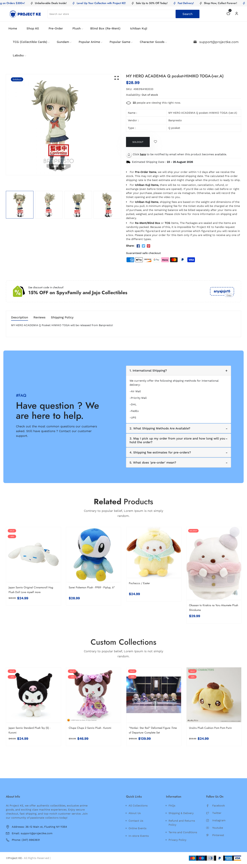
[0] (228, 14)
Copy (229, 295)
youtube (217, 827)
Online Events (137, 828)
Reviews (39, 317)
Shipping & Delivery (181, 813)
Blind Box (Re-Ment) (105, 28)
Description (19, 317)
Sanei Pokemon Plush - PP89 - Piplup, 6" (92, 587)
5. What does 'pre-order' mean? (153, 462)
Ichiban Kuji (138, 28)
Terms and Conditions (183, 832)
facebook (218, 805)
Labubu (18, 55)
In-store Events (139, 835)
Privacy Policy (177, 839)
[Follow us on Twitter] (143, 246)
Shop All (33, 28)
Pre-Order (56, 28)
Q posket (174, 128)
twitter (216, 813)
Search (187, 14)
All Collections (138, 805)
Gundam (63, 42)
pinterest (218, 835)
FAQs (172, 805)
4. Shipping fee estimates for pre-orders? (160, 452)
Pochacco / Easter (139, 583)
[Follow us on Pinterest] (148, 246)
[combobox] (123, 14)
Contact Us (136, 820)
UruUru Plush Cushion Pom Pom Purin (210, 728)
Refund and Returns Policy (182, 822)
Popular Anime (89, 42)
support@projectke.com (219, 42)
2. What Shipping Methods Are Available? (160, 428)
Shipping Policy (62, 317)
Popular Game (120, 42)
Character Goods (152, 42)
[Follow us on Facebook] (138, 246)
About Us (135, 813)
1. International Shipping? (148, 370)
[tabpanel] (19, 204)
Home (12, 28)
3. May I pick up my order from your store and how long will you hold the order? (177, 440)
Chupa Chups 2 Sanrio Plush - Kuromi (90, 728)
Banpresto (175, 120)
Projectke (57, 858)
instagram (218, 820)
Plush (76, 28)
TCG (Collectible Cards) (30, 42)
